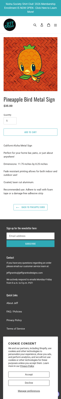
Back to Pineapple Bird (33, 207)
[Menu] (55, 24)
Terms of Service (16, 328)
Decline (29, 382)
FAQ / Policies (14, 311)
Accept (29, 374)
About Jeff (12, 303)
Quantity (7, 115)
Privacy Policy (27, 366)
